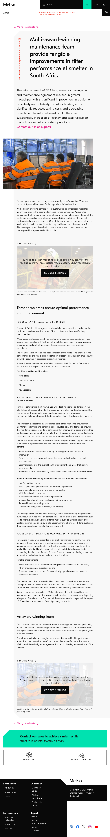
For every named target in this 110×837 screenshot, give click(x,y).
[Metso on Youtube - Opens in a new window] (96, 826)
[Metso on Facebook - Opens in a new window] (77, 826)
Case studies (26, 13)
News (8, 796)
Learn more (9, 783)
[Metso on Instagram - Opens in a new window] (89, 826)
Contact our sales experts (34, 127)
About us (10, 788)
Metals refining (31, 27)
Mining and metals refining (34, 13)
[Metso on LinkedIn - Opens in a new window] (71, 826)
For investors (10, 813)
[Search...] (97, 4)
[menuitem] (87, 4)
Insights (18, 13)
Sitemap (73, 793)
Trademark (74, 796)
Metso (6, 13)
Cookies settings (55, 273)
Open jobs (10, 792)
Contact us (37, 783)
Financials (10, 824)
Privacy (89, 793)
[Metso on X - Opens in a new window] (83, 826)
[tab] (28, 757)
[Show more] (106, 12)
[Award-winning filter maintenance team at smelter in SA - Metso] (16, 4)
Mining (20, 27)
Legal (81, 793)
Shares (8, 828)
